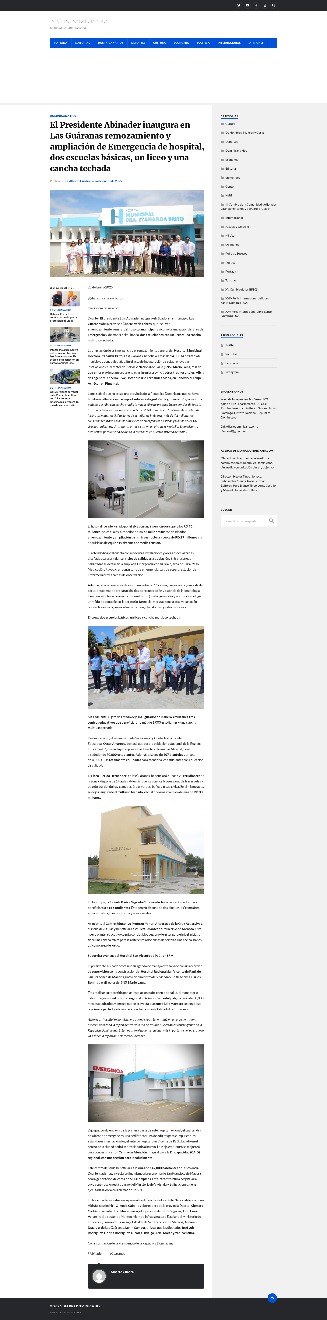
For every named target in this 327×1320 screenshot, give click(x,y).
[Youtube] (247, 5)
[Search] (273, 5)
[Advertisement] (163, 76)
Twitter (230, 345)
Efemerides (232, 177)
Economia (181, 42)
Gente (229, 186)
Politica (203, 42)
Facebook (231, 363)
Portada (60, 42)
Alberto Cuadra (79, 181)
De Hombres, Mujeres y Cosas (244, 132)
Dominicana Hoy (110, 42)
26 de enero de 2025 (108, 181)
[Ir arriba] (272, 1298)
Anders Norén (72, 1312)
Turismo (230, 280)
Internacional (229, 42)
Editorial (82, 42)
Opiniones (256, 42)
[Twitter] (238, 5)
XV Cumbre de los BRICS (241, 289)
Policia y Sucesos (236, 253)
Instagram (232, 372)
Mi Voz (229, 235)
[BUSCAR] (271, 521)
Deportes (138, 42)
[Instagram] (265, 5)
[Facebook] (256, 5)
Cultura (159, 42)
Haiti (228, 195)
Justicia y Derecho (237, 226)
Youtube (231, 354)
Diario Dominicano (79, 21)
